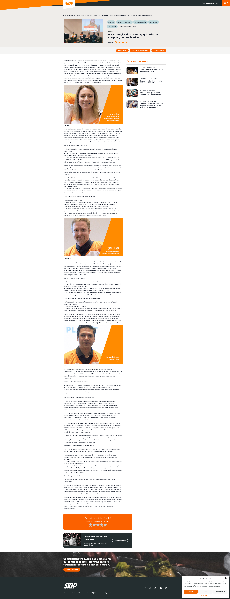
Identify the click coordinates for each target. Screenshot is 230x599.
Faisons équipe (159, 50)
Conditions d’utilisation (70, 593)
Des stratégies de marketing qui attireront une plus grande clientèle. (134, 36)
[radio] (90, 525)
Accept (190, 592)
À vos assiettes (71, 569)
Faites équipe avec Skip (100, 593)
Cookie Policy (204, 595)
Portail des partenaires (140, 50)
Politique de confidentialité (85, 593)
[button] (226, 578)
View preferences (220, 592)
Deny (205, 592)
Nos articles (122, 50)
